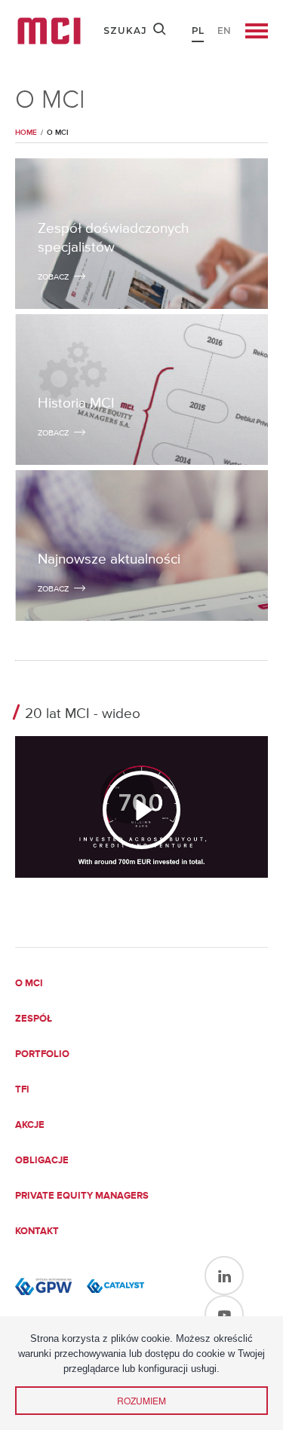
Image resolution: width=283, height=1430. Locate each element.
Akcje (30, 1125)
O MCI (29, 983)
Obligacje (42, 1161)
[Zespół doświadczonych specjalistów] (141, 233)
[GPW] (43, 1286)
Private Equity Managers (82, 1196)
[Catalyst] (115, 1286)
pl (198, 30)
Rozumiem (141, 1400)
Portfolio (42, 1054)
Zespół (33, 1019)
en (224, 30)
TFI (22, 1090)
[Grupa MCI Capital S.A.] (49, 31)
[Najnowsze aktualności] (141, 545)
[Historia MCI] (141, 389)
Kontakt (37, 1231)
